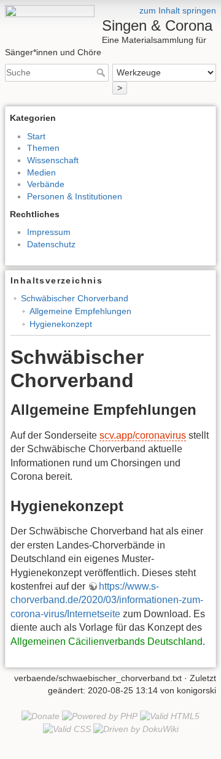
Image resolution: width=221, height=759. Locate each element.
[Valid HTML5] (170, 716)
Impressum (49, 232)
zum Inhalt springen (177, 10)
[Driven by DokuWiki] (136, 728)
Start (36, 136)
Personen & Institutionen (74, 196)
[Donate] (40, 716)
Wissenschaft (53, 160)
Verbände (45, 184)
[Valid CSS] (67, 728)
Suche (102, 72)
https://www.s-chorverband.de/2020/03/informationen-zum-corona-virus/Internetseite (106, 600)
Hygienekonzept (60, 324)
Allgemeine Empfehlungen (80, 311)
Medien (41, 172)
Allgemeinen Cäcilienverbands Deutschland (106, 641)
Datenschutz (51, 244)
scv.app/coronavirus (142, 435)
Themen (43, 148)
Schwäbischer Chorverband (74, 298)
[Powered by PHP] (100, 716)
